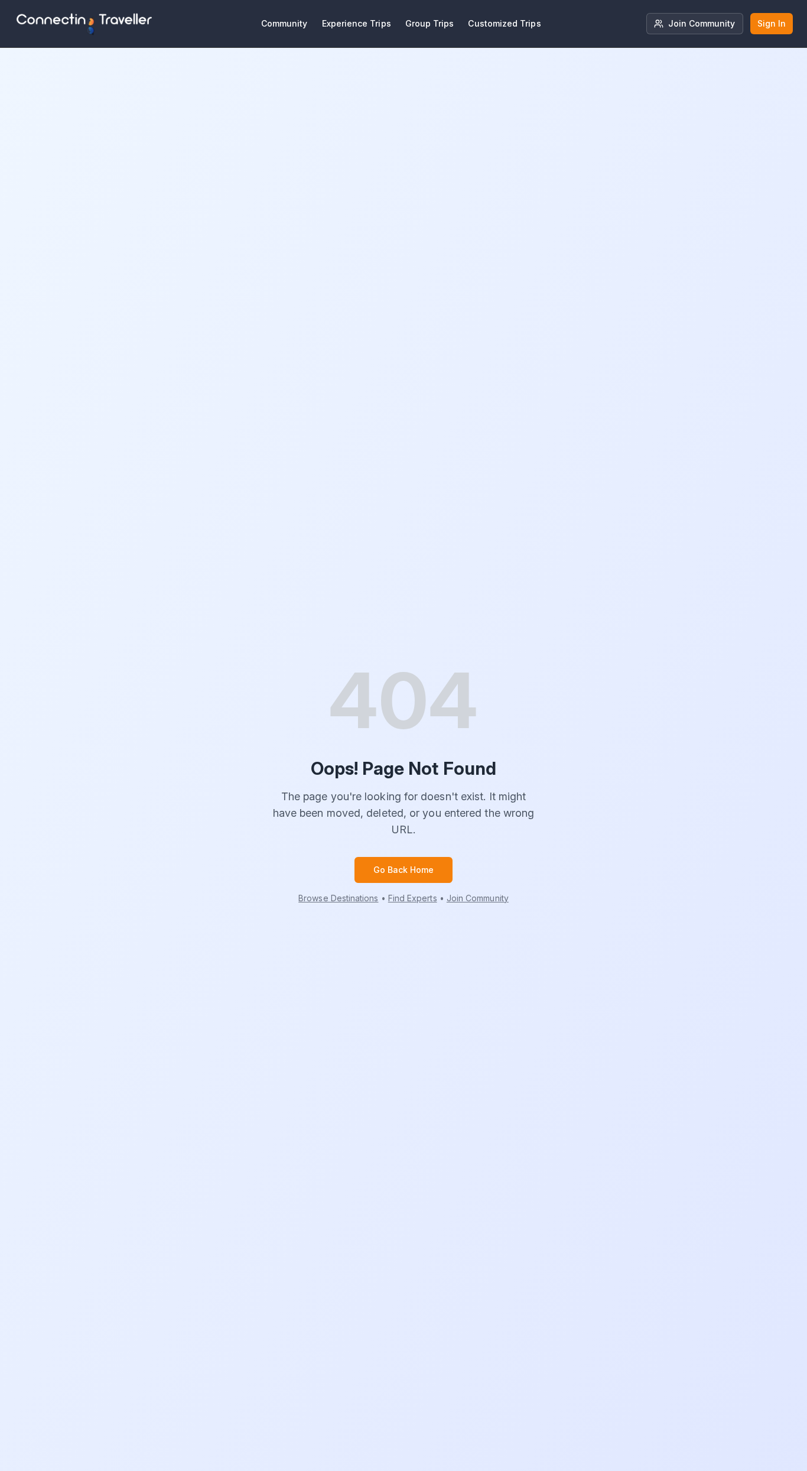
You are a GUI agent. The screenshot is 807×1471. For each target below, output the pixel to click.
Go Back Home (403, 870)
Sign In (771, 23)
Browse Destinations (338, 898)
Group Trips (429, 23)
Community (284, 23)
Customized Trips (504, 23)
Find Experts (412, 898)
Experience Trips (356, 23)
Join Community (702, 23)
